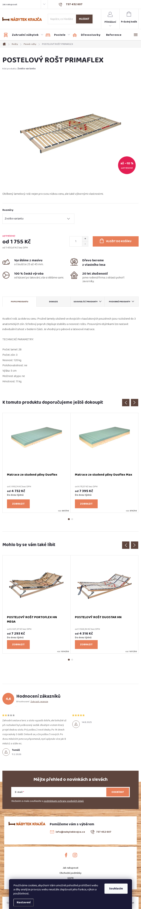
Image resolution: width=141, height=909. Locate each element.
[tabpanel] (36, 463)
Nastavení (23, 902)
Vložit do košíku (118, 241)
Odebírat (117, 792)
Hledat (84, 19)
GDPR (70, 878)
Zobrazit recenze (39, 701)
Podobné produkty (119, 301)
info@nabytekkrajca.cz (70, 832)
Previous (125, 402)
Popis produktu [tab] (19, 301)
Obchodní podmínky (70, 873)
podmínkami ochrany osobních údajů (64, 801)
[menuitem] (23, 35)
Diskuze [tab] (53, 301)
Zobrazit (18, 504)
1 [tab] (69, 519)
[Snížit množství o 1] (85, 243)
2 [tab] (72, 519)
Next (134, 402)
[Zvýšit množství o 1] (85, 238)
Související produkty (86, 301)
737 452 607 (103, 832)
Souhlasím (116, 888)
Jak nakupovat (9, 4)
